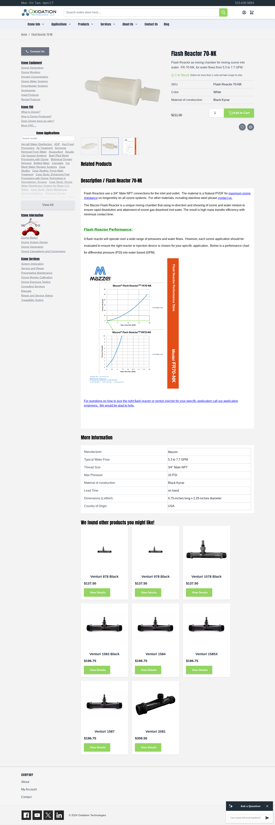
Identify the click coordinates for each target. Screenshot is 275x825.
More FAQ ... (28, 125)
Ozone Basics (29, 237)
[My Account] (244, 12)
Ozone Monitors (30, 72)
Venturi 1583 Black (104, 654)
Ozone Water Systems (34, 81)
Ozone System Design (34, 242)
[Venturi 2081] (155, 704)
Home (24, 35)
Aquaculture (56, 151)
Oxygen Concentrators (34, 76)
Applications (59, 24)
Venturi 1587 (105, 731)
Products (83, 24)
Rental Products (30, 99)
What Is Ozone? (30, 111)
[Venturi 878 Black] (104, 549)
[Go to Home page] (39, 12)
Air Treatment (44, 147)
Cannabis (57, 163)
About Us (127, 24)
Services (106, 24)
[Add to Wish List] (242, 127)
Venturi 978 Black (155, 576)
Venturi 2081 (156, 731)
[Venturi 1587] (104, 704)
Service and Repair (32, 268)
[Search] (223, 12)
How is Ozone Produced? (36, 116)
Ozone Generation (32, 246)
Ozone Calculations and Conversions (43, 251)
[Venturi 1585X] (206, 627)
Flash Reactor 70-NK (42, 35)
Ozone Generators (32, 67)
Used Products (30, 94)
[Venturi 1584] (155, 627)
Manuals (26, 290)
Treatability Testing (32, 300)
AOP (57, 144)
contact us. (225, 197)
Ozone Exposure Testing (35, 281)
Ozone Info (34, 24)
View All (47, 204)
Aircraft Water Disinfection (37, 144)
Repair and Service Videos (37, 295)
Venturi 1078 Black (206, 576)
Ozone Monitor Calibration (37, 277)
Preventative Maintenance (36, 272)
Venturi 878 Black (104, 576)
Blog (166, 24)
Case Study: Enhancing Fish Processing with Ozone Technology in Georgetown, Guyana (45, 178)
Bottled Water (42, 163)
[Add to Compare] (250, 127)
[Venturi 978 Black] (155, 549)
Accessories (28, 90)
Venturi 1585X (206, 654)
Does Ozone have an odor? (37, 120)
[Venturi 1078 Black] (206, 549)
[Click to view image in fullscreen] (122, 91)
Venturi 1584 (156, 654)
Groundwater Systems (34, 85)
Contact (26, 797)
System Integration (32, 263)
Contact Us (151, 24)
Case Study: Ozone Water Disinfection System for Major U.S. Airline (46, 185)
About (25, 781)
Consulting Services (33, 286)
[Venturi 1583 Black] (104, 627)
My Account (29, 789)
